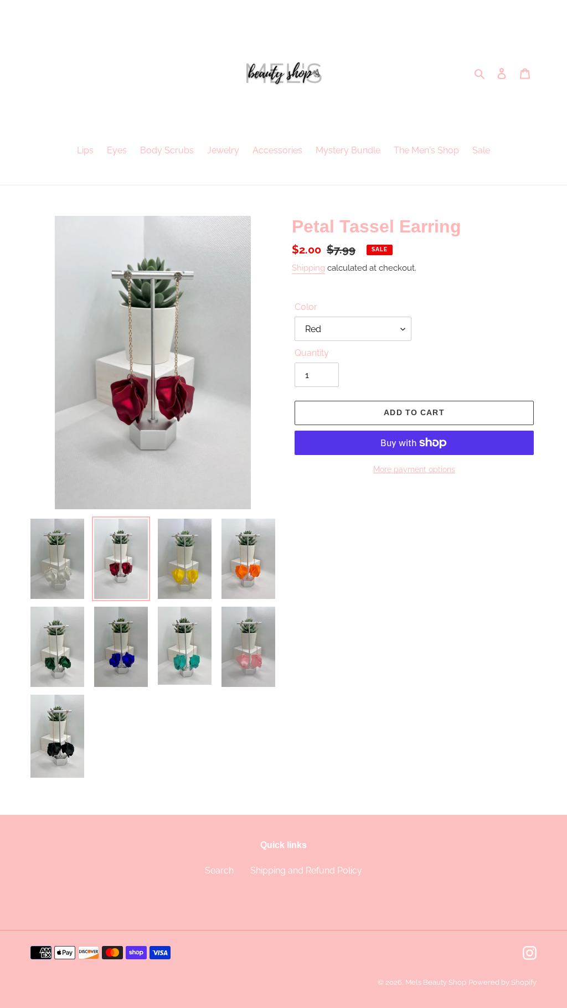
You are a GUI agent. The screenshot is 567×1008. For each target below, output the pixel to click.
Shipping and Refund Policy (306, 870)
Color (306, 307)
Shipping (308, 268)
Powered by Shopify (502, 982)
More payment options (414, 469)
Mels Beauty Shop (435, 982)
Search (219, 870)
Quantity (312, 353)
